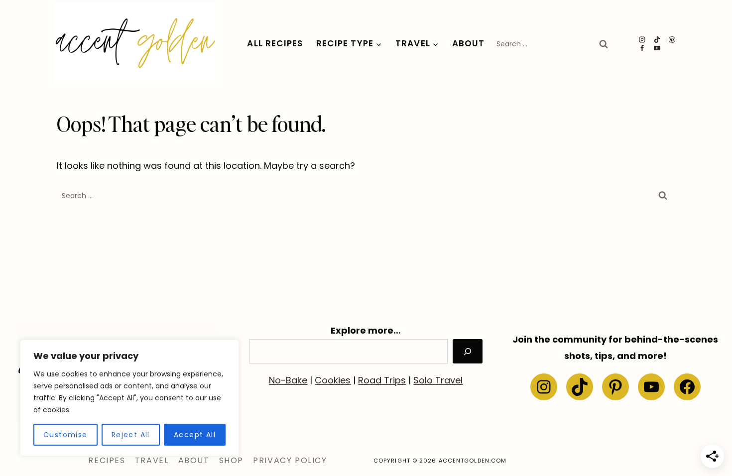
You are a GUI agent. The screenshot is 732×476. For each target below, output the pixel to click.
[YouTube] (657, 48)
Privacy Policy (290, 460)
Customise (65, 435)
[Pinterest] (672, 39)
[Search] (468, 351)
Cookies (333, 380)
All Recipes (275, 43)
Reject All (131, 435)
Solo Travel (438, 380)
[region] (129, 398)
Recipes (106, 460)
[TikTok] (657, 39)
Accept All (195, 435)
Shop (231, 460)
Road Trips (382, 380)
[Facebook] (642, 48)
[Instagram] (642, 39)
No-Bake (288, 380)
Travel (152, 460)
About (468, 43)
